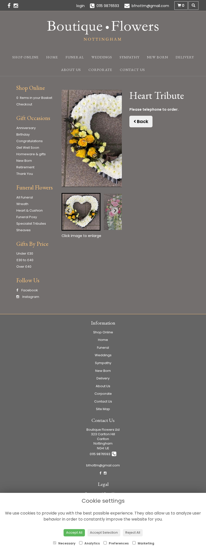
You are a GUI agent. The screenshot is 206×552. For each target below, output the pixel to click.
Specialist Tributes (31, 223)
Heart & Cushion (29, 210)
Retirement (25, 167)
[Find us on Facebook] (11, 5)
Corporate (100, 69)
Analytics (92, 543)
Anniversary (26, 128)
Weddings (101, 57)
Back (142, 121)
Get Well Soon (27, 147)
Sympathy (129, 57)
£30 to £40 (24, 260)
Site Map (103, 409)
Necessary (66, 543)
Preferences (118, 543)
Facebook (29, 290)
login (80, 5)
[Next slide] (114, 210)
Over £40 (23, 266)
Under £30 (24, 253)
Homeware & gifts (31, 154)
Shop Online (25, 57)
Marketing (145, 543)
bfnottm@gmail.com (103, 465)
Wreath (22, 204)
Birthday (23, 134)
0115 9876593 (101, 454)
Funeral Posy (26, 217)
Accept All (74, 532)
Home (52, 57)
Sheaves (23, 230)
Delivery (185, 57)
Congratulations (29, 141)
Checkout (24, 104)
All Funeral (24, 197)
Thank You (24, 173)
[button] (81, 212)
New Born (157, 57)
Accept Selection (104, 532)
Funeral (75, 57)
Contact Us (132, 69)
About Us (71, 69)
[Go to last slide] (68, 210)
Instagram (30, 296)
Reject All (132, 532)
